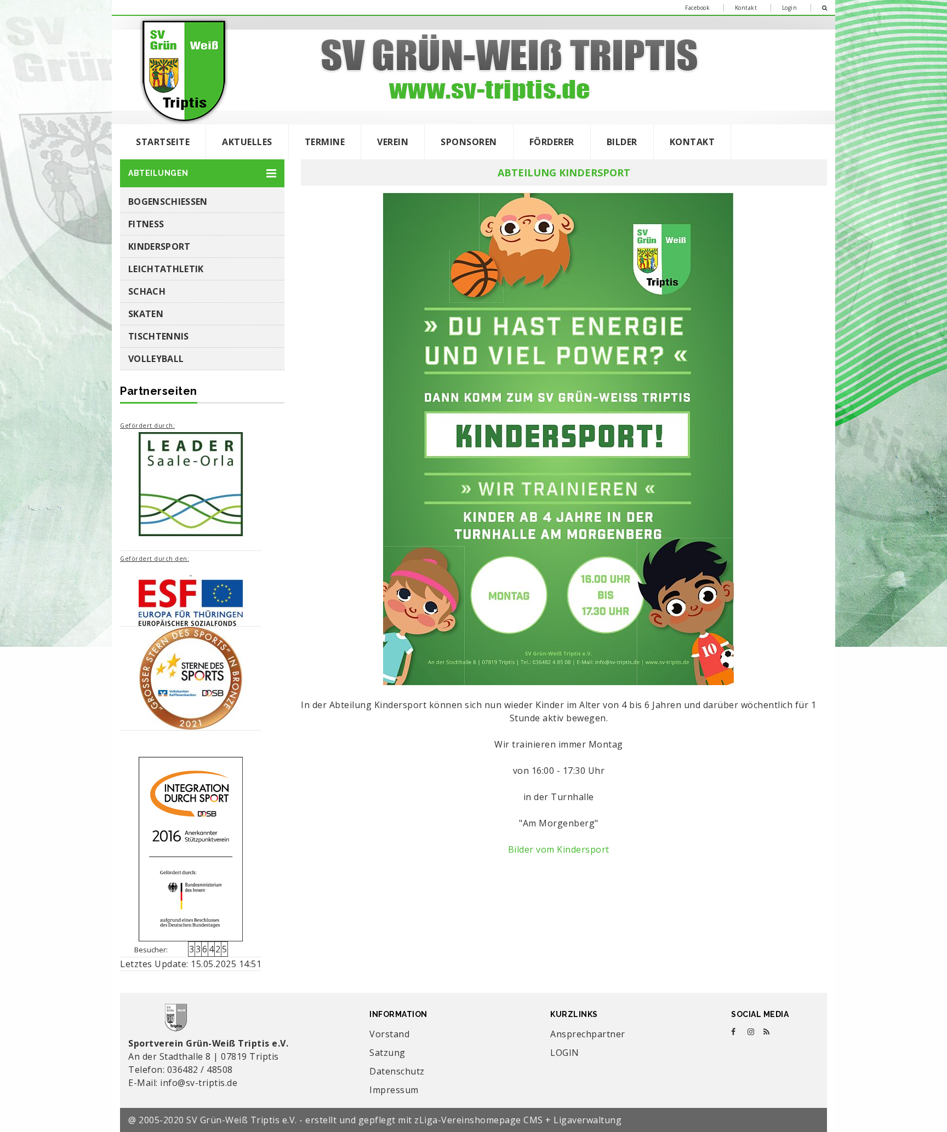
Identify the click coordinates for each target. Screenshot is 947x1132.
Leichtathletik (165, 269)
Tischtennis (158, 336)
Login (789, 8)
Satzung (387, 1053)
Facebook (697, 8)
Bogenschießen (167, 202)
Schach (147, 291)
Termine (325, 142)
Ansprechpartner (587, 1034)
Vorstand (389, 1034)
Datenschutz (397, 1071)
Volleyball (156, 359)
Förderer (551, 142)
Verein (392, 142)
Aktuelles (247, 142)
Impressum (394, 1090)
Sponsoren (469, 142)
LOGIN (564, 1053)
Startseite (163, 142)
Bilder (622, 142)
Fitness (146, 224)
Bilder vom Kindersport (558, 849)
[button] (202, 173)
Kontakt (746, 8)
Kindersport (159, 246)
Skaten (145, 314)
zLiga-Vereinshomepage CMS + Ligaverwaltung (517, 1120)
